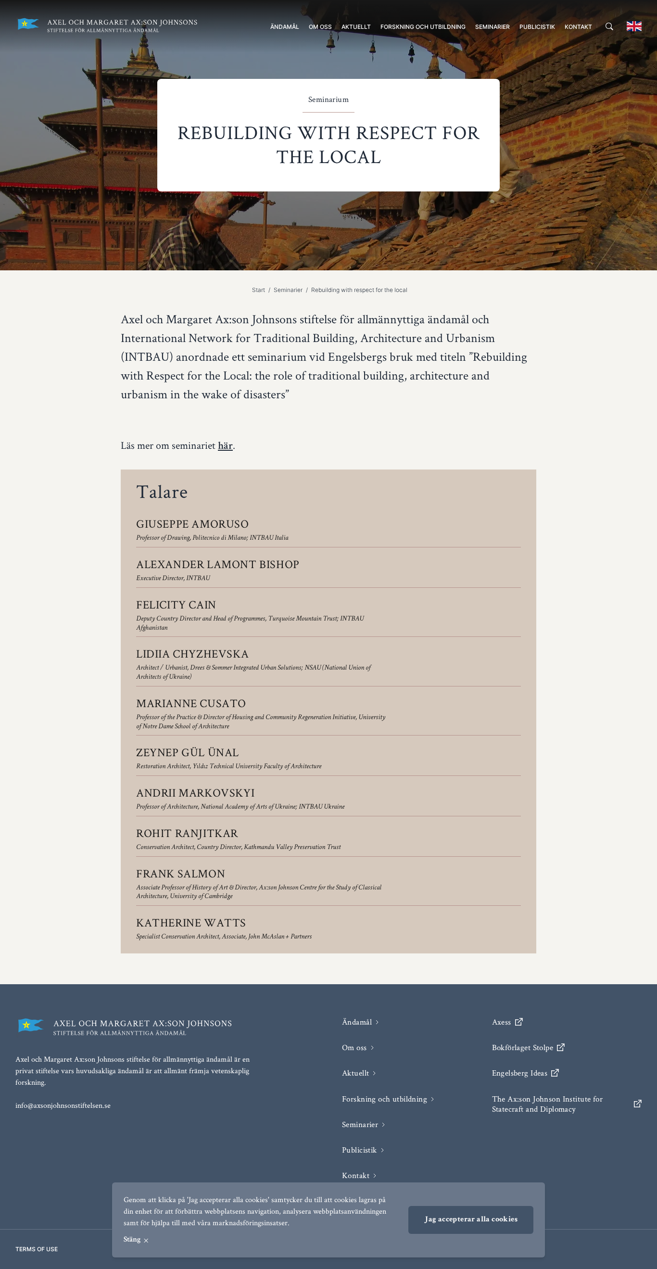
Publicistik (537, 26)
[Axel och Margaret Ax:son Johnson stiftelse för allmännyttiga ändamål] (106, 26)
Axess (501, 1022)
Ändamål (284, 26)
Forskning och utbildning (423, 26)
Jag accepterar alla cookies (471, 1220)
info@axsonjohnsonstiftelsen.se (63, 1105)
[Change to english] (634, 26)
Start (258, 289)
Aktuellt (356, 26)
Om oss (320, 26)
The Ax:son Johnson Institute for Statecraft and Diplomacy (547, 1104)
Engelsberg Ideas (520, 1073)
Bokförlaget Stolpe (523, 1047)
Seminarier (492, 26)
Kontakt (578, 26)
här (225, 447)
